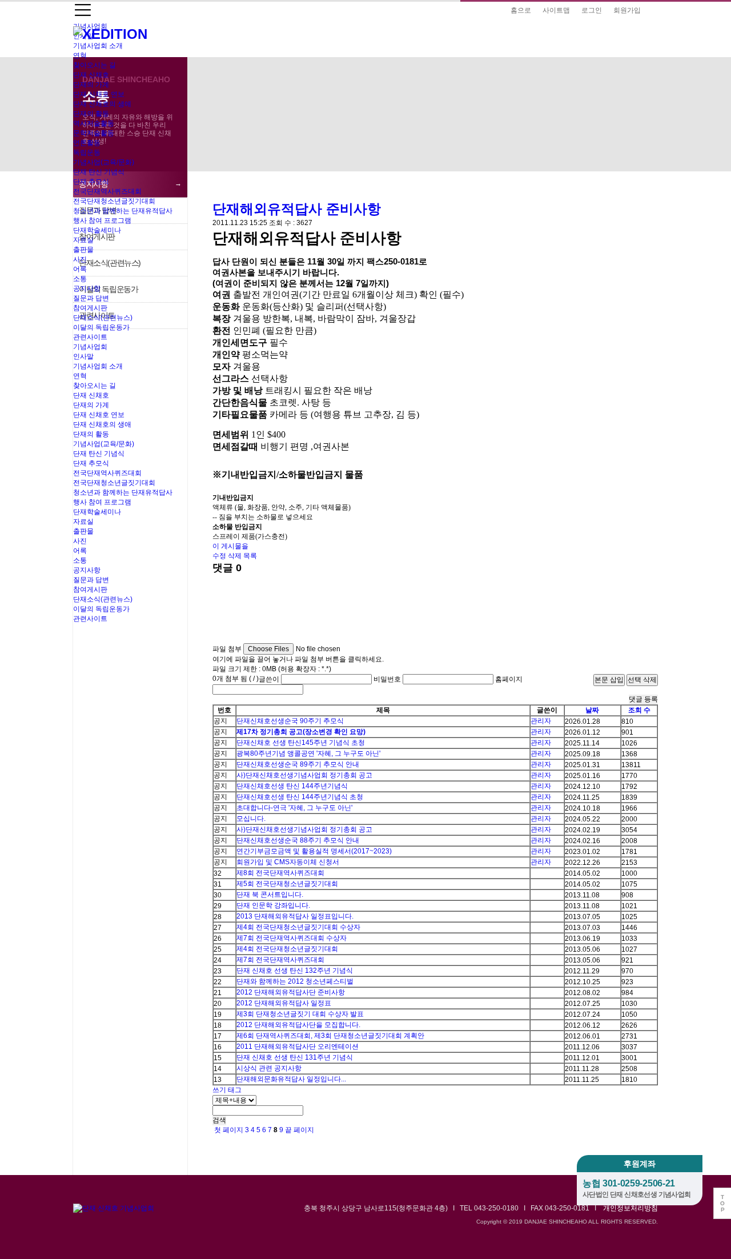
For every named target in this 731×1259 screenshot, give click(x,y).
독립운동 (87, 153)
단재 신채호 (91, 75)
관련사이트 (90, 337)
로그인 (591, 10)
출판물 (83, 250)
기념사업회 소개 (98, 46)
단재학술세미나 (97, 230)
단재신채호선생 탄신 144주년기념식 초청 (299, 797)
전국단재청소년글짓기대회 (114, 201)
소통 (80, 279)
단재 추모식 (91, 182)
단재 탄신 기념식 (98, 172)
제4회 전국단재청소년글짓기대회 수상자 (298, 927)
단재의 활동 (91, 114)
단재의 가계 (91, 85)
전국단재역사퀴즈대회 (107, 191)
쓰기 (219, 1090)
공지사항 (87, 288)
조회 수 (639, 710)
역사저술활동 (93, 123)
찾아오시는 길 (94, 65)
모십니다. (251, 819)
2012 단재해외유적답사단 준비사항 (290, 992)
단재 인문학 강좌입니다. (273, 905)
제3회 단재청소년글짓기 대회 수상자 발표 (300, 1014)
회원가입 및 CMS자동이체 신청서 (287, 862)
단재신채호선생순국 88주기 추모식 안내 (297, 840)
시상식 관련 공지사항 (269, 1068)
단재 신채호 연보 (98, 94)
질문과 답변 (91, 298)
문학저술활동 (93, 133)
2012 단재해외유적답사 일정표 (283, 1003)
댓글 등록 (643, 699)
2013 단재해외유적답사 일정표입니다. (295, 916)
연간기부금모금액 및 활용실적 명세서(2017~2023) (314, 851)
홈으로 (521, 10)
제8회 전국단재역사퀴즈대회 (280, 873)
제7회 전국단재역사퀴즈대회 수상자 (291, 938)
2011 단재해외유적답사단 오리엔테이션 (297, 1046)
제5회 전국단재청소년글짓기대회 (287, 884)
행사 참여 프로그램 (102, 220)
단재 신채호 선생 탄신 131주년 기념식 (294, 1057)
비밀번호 (387, 679)
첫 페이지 (227, 1130)
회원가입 (627, 10)
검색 (219, 1120)
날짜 (592, 710)
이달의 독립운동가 (101, 327)
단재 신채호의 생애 (102, 104)
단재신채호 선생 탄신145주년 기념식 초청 (300, 743)
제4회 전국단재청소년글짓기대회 (287, 949)
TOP (722, 1203)
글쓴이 (269, 679)
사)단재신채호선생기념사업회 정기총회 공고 (304, 775)
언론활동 (87, 143)
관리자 (541, 721)
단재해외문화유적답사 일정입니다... (291, 1079)
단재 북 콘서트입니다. (269, 895)
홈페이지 (509, 679)
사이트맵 (556, 10)
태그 (235, 1090)
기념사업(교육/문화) (103, 162)
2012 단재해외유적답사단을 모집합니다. (298, 1025)
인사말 (83, 356)
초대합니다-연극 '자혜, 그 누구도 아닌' (294, 808)
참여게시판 (90, 308)
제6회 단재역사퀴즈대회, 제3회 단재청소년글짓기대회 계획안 (330, 1036)
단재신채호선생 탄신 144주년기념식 (292, 786)
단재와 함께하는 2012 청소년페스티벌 (295, 981)
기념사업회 (90, 347)
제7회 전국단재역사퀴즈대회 (280, 960)
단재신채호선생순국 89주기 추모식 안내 (297, 764)
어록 (80, 269)
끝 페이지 (300, 1130)
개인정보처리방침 (630, 1208)
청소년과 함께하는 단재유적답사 (122, 211)
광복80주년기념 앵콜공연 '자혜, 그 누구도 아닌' (308, 753)
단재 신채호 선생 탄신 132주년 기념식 (294, 971)
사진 (80, 259)
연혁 (80, 55)
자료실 (83, 240)
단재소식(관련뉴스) (102, 318)
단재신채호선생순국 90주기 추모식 (290, 721)
